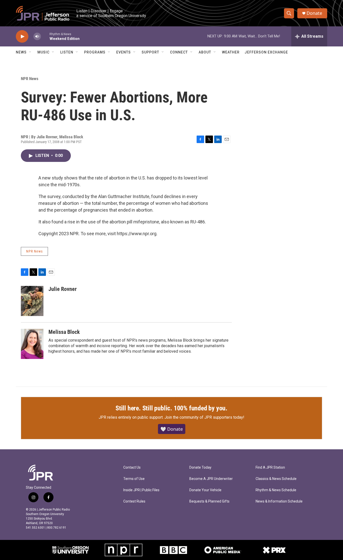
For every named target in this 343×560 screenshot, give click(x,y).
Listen (66, 52)
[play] (22, 36)
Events (123, 52)
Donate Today (200, 467)
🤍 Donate (171, 429)
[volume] (37, 36)
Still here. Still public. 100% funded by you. (171, 408)
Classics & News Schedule (276, 479)
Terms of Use (134, 479)
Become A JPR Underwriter (211, 479)
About (205, 52)
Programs (94, 52)
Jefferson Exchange (266, 52)
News (21, 52)
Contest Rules (134, 501)
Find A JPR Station (270, 467)
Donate (314, 13)
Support (150, 52)
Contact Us (132, 467)
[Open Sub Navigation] (30, 52)
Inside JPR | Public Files (141, 490)
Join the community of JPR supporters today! (204, 417)
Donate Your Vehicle (205, 490)
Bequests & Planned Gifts (209, 501)
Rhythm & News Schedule (276, 490)
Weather (231, 52)
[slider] (45, 36)
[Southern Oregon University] (70, 550)
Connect (179, 52)
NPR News (29, 78)
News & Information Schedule (279, 501)
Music (43, 52)
